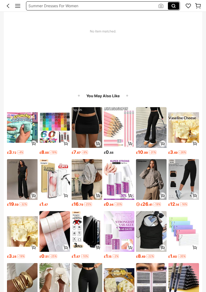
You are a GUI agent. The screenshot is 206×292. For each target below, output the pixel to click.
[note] (20, 152)
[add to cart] (33, 143)
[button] (8, 6)
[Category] (18, 6)
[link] (188, 6)
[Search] (173, 6)
